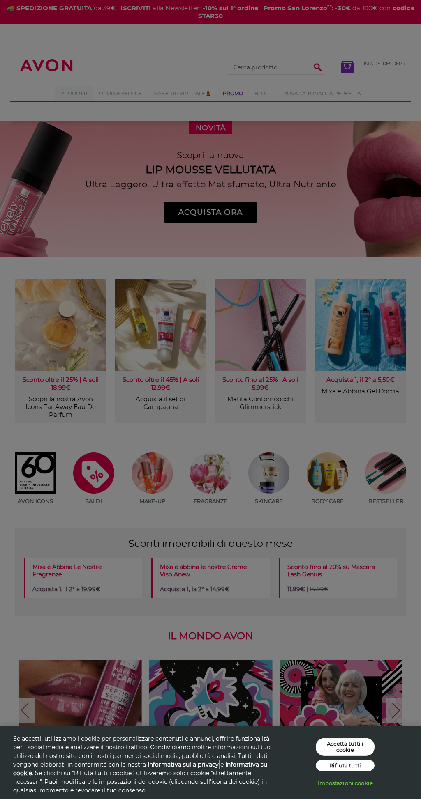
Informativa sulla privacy (183, 764)
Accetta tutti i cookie (345, 746)
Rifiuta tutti (345, 765)
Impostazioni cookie (344, 783)
